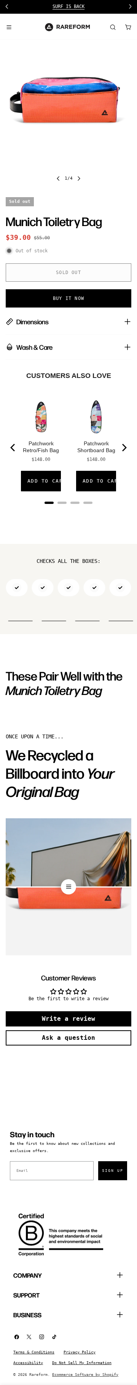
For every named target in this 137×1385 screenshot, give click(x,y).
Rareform (38, 1374)
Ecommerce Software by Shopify (85, 1374)
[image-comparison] (68, 886)
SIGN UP (112, 1170)
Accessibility (28, 1363)
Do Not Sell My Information (82, 1363)
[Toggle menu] (8, 27)
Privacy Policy (80, 1352)
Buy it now (68, 298)
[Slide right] (79, 178)
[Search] (112, 27)
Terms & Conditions (33, 1352)
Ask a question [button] (68, 1037)
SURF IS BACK (68, 6)
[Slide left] (58, 178)
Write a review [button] (68, 1018)
